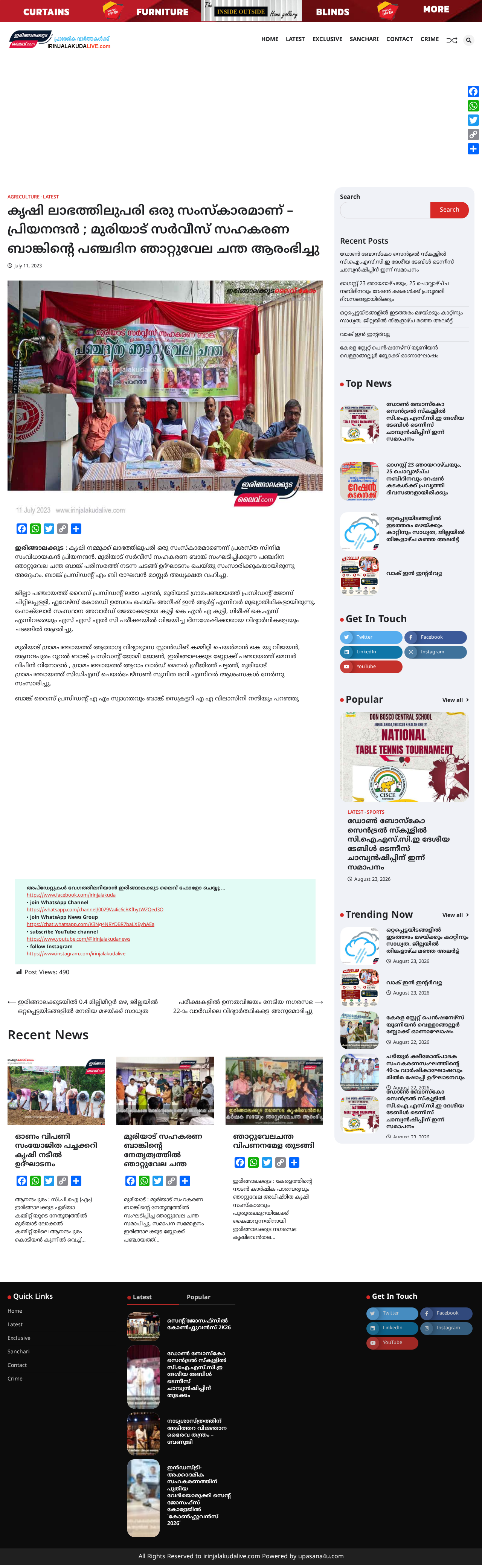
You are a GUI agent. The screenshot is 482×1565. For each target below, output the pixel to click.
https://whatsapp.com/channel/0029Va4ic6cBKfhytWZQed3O (95, 910)
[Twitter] (473, 120)
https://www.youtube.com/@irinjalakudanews (78, 940)
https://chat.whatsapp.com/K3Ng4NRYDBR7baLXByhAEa (90, 925)
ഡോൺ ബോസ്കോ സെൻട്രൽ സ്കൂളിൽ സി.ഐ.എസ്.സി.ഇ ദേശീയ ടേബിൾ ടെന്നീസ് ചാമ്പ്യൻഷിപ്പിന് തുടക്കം (196, 1375)
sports (375, 812)
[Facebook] (473, 91)
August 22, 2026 (411, 1001)
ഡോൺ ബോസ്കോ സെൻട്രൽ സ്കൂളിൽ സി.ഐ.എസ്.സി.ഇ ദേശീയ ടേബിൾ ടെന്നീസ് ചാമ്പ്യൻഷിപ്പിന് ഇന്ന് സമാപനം (397, 262)
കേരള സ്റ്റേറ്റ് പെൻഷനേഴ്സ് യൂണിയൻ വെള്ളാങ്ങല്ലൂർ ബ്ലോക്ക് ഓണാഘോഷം (425, 983)
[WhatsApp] (473, 106)
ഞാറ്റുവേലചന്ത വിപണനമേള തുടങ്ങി (273, 1142)
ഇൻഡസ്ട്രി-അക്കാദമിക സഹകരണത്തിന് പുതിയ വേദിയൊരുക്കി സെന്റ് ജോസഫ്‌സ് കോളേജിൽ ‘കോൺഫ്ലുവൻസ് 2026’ (199, 1496)
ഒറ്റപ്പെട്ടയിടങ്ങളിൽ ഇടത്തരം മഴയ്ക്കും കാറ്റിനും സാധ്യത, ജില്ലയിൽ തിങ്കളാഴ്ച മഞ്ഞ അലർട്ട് (425, 529)
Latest (295, 39)
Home (269, 39)
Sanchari (364, 39)
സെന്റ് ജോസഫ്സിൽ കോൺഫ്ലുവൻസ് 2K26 (199, 1325)
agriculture (24, 197)
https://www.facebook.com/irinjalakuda (71, 895)
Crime (430, 39)
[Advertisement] (241, 115)
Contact (399, 39)
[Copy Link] (473, 134)
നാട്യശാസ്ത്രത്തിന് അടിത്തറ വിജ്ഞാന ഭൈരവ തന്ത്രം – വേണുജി (197, 1432)
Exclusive (327, 39)
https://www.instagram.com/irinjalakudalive (76, 954)
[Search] (468, 40)
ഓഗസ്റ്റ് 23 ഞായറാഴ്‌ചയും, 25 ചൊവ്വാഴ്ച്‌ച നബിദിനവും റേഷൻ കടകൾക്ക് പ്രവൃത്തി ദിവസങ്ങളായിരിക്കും (394, 291)
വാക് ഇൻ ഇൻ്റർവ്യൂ (365, 334)
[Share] (473, 149)
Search (350, 197)
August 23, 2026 (372, 880)
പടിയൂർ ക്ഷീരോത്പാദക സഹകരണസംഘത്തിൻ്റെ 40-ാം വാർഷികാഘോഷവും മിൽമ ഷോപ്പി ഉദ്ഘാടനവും (425, 1025)
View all (453, 700)
